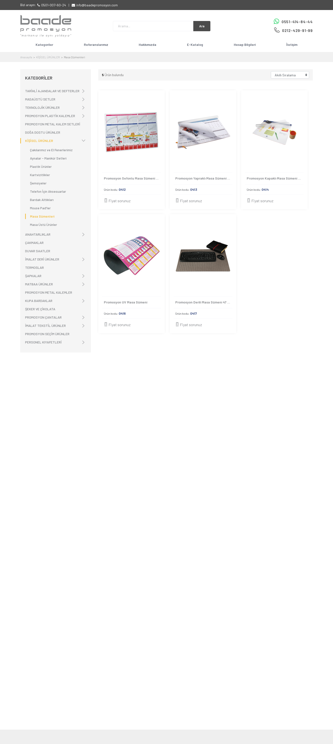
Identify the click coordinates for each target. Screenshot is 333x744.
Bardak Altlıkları (42, 200)
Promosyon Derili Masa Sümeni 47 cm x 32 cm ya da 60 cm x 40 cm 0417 (203, 302)
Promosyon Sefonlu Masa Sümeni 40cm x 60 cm (132, 178)
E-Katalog (195, 44)
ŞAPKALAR (33, 276)
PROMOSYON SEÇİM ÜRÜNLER (47, 334)
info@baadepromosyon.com (97, 5)
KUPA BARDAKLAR (38, 301)
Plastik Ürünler (41, 166)
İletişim (291, 44)
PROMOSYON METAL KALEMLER (48, 292)
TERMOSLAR (34, 267)
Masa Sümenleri (42, 216)
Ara (202, 26)
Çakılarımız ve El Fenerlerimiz (51, 150)
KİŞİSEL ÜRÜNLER (48, 57)
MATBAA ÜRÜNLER (39, 284)
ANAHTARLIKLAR (37, 234)
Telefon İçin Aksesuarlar (48, 191)
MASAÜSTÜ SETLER (40, 99)
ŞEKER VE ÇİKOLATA (40, 309)
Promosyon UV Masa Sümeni (125, 302)
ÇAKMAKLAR (34, 243)
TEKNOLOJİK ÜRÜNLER (42, 107)
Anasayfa (26, 57)
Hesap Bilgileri (245, 44)
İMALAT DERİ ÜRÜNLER (42, 259)
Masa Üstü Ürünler (43, 224)
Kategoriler (44, 44)
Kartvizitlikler (40, 175)
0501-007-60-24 (53, 5)
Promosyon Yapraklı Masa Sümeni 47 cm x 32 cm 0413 (203, 178)
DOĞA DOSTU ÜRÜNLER (42, 132)
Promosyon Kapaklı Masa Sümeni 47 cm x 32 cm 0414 (275, 178)
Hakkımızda (147, 44)
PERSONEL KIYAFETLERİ (43, 342)
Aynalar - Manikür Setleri (48, 158)
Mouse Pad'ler (40, 208)
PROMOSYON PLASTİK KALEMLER (50, 116)
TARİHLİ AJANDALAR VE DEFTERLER (52, 91)
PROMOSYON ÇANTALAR (43, 317)
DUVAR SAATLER (37, 251)
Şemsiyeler (38, 183)
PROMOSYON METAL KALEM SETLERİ (52, 124)
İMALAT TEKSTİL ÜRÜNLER (45, 325)
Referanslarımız (96, 44)
